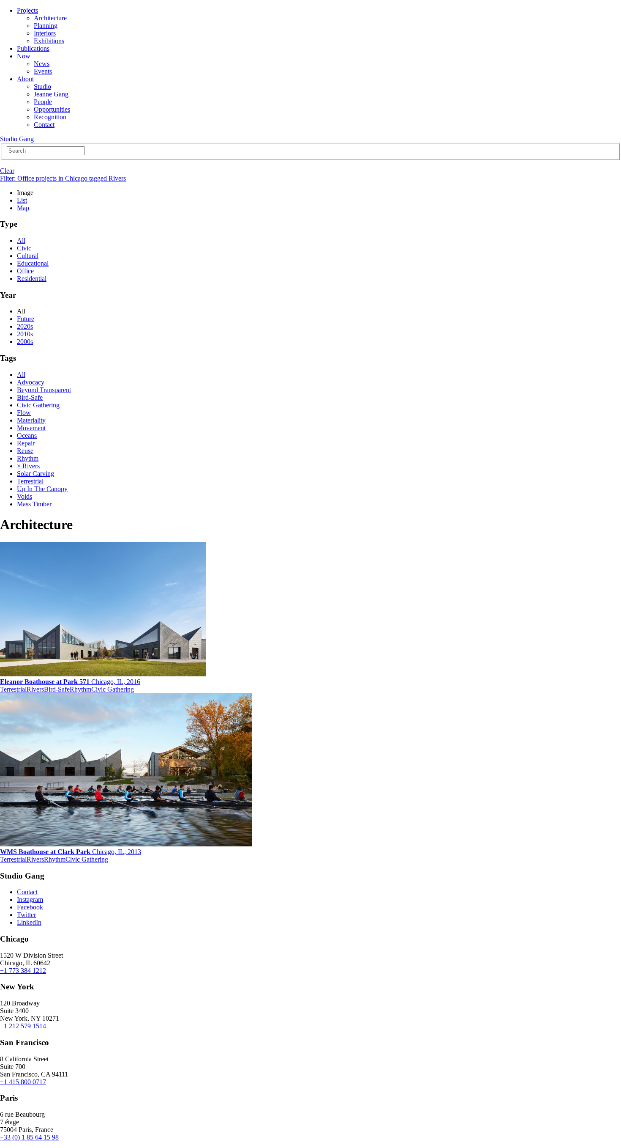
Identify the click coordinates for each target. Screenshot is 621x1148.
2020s (25, 326)
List (22, 200)
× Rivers (28, 466)
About (25, 78)
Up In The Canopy (42, 488)
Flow (24, 412)
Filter (63, 178)
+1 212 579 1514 (23, 1026)
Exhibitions (49, 40)
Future (25, 318)
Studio (42, 86)
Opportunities (52, 109)
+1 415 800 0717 (23, 1081)
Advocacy (30, 382)
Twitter (26, 914)
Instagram (30, 899)
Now (23, 56)
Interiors (45, 33)
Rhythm (27, 458)
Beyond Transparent (44, 389)
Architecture (50, 18)
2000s (25, 341)
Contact (44, 124)
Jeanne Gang (51, 94)
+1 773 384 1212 (23, 970)
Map (23, 207)
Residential (31, 278)
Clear (7, 170)
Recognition (50, 117)
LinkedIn (29, 922)
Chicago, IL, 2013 (70, 851)
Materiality (31, 420)
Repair (26, 443)
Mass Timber (34, 504)
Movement (31, 427)
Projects (27, 10)
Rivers (35, 689)
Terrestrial (30, 481)
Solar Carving (35, 473)
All (21, 240)
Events (43, 71)
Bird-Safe (30, 397)
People (43, 101)
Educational (33, 263)
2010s (25, 334)
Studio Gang (17, 139)
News (41, 63)
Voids (24, 496)
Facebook (30, 907)
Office (25, 271)
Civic (24, 248)
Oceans (27, 435)
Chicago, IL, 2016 (70, 681)
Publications (33, 48)
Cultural (27, 255)
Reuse (25, 450)
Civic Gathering (38, 405)
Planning (45, 25)
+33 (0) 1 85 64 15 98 (29, 1137)
